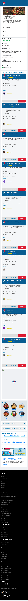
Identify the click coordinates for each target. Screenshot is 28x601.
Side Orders (3, 479)
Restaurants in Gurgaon (5, 570)
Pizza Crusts (3, 489)
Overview (6, 28)
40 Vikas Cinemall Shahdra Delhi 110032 (12, 435)
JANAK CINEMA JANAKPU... (14, 280)
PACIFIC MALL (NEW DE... (13, 104)
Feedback (3, 529)
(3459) (14, 165)
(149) (14, 282)
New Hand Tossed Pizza (5, 515)
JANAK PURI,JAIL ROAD (13, 134)
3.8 (7, 282)
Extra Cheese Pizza (4, 509)
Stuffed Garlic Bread (5, 520)
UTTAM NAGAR (11, 251)
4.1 (7, 106)
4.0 (7, 165)
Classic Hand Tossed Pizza (6, 513)
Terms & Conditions (5, 542)
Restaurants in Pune (5, 579)
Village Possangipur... (12, 192)
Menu (5, 32)
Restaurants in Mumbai (5, 575)
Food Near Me (4, 554)
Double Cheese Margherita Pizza (7, 500)
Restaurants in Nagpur (8, 442)
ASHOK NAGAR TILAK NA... (14, 339)
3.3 (7, 341)
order (21, 101)
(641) (14, 106)
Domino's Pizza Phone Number (7, 532)
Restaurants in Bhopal (17, 442)
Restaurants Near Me (5, 550)
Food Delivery (4, 556)
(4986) (14, 253)
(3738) (14, 77)
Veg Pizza (3, 476)
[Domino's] (14, 3)
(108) (14, 194)
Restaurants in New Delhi (6, 568)
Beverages (3, 483)
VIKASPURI (10, 310)
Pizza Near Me (4, 552)
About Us (3, 527)
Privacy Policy (4, 544)
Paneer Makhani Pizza (5, 502)
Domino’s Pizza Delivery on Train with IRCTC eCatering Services (12, 458)
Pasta (2, 481)
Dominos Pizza (5, 524)
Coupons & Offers (4, 522)
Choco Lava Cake (4, 504)
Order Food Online (4, 560)
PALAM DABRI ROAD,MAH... (14, 163)
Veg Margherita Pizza (5, 492)
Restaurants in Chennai (5, 566)
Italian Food (3, 558)
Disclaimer (3, 546)
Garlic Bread (3, 507)
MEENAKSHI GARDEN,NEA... (14, 222)
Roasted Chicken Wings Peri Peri (7, 506)
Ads (2, 531)
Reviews (6, 35)
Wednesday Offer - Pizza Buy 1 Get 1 (8, 496)
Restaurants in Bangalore (6, 564)
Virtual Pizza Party (4, 534)
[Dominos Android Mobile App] (14, 592)
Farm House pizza (4, 491)
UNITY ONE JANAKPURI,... (14, 75)
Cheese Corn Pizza (4, 494)
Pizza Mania (3, 485)
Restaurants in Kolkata (5, 574)
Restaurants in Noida (5, 577)
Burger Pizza (3, 487)
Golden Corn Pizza (4, 511)
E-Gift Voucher (4, 536)
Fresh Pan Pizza (4, 517)
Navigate (13, 101)
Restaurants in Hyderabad (6, 572)
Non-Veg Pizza (4, 478)
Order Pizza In (5, 562)
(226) (14, 341)
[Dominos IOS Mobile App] (14, 595)
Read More (5, 464)
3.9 (7, 194)
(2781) (14, 135)
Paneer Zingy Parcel (5, 518)
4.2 (7, 77)
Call (6, 101)
